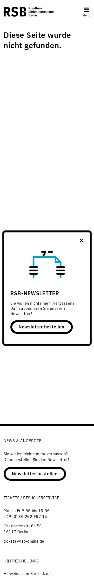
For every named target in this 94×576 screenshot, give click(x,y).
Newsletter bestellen (42, 326)
